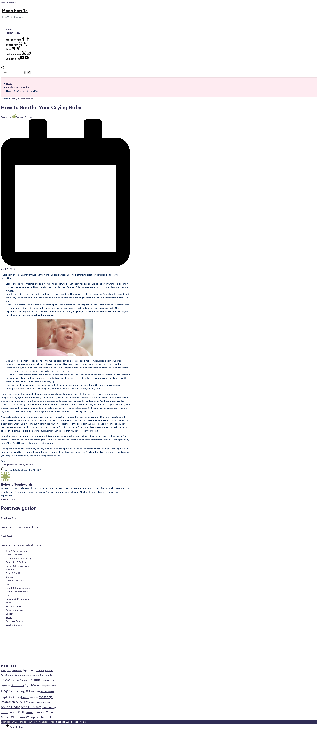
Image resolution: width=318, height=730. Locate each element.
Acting (9, 671)
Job (36, 697)
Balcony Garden (14, 675)
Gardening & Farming (25, 691)
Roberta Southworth (16, 484)
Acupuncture (17, 671)
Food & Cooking (14, 573)
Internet (32, 697)
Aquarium (28, 670)
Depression (5, 685)
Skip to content (9, 2)
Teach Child (17, 712)
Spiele (9, 617)
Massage (46, 697)
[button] (25, 72)
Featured (10, 569)
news (8, 602)
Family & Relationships (22, 98)
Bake (3, 675)
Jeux (8, 595)
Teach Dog (30, 713)
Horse (25, 697)
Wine (9, 718)
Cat (22, 680)
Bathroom (27, 675)
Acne (3, 670)
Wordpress (18, 717)
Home (18, 697)
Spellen (9, 613)
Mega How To (15, 10)
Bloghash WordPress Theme (70, 721)
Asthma (49, 670)
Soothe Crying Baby (24, 464)
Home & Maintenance (17, 591)
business (35, 675)
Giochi (9, 584)
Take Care (4, 713)
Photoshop (8, 702)
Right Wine (35, 702)
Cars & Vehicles (14, 554)
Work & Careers (14, 625)
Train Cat (40, 712)
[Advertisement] (28, 646)
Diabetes (17, 685)
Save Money (45, 702)
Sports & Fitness (14, 621)
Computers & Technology (19, 558)
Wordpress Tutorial (38, 717)
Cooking (52, 680)
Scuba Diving (10, 707)
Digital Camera (32, 685)
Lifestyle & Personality (17, 599)
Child (26, 680)
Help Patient (7, 697)
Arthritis (40, 670)
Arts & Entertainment (17, 551)
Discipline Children (49, 686)
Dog (4, 691)
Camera (15, 680)
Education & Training (16, 562)
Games (9, 577)
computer (45, 680)
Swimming (49, 707)
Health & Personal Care (18, 588)
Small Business (31, 707)
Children (34, 680)
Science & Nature (14, 610)
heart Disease (48, 691)
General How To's (15, 580)
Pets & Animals (13, 606)
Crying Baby (7, 464)
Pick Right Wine (22, 702)
